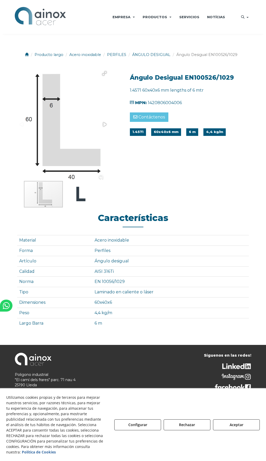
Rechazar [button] (187, 424)
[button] (40, 17)
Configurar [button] (137, 424)
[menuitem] (124, 16)
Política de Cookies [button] (39, 452)
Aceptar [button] (236, 424)
